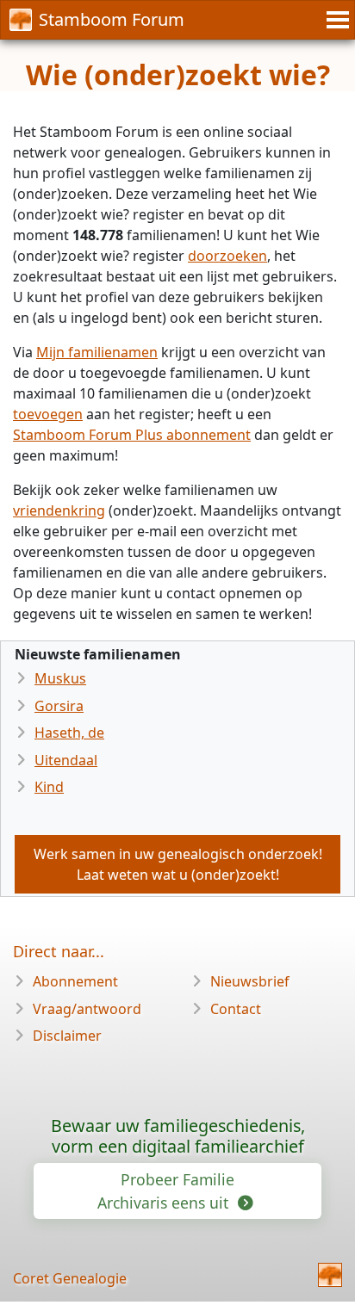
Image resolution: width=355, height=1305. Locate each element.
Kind (49, 786)
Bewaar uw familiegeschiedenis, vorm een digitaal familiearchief (178, 1136)
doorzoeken (227, 255)
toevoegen (48, 414)
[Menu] (335, 20)
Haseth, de (69, 732)
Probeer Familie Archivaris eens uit (165, 1190)
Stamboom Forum (111, 19)
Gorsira (59, 705)
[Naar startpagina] (330, 1275)
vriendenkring (59, 510)
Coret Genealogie (70, 1278)
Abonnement (75, 981)
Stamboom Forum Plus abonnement (132, 434)
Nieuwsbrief (250, 981)
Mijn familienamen (97, 352)
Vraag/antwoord (87, 1008)
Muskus (60, 678)
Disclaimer (67, 1035)
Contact (235, 1008)
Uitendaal (65, 760)
